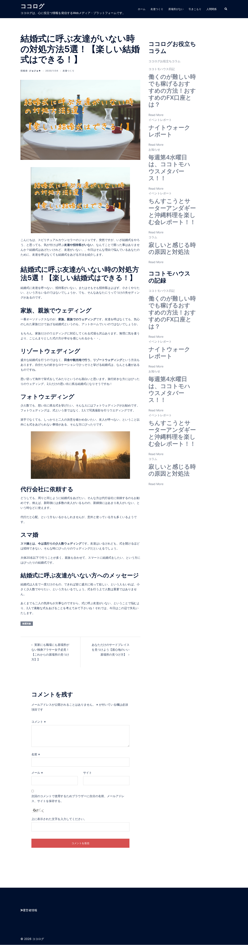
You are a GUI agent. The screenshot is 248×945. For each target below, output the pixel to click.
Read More (156, 115)
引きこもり (195, 9)
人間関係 (211, 9)
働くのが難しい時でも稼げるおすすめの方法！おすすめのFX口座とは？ (172, 90)
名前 (35, 754)
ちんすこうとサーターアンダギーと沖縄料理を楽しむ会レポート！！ (172, 211)
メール (37, 772)
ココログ (32, 6)
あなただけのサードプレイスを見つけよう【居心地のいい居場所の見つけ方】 (110, 649)
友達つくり (157, 9)
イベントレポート (160, 120)
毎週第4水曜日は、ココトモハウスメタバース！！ (169, 168)
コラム (153, 237)
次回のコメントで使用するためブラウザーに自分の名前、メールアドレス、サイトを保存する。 (77, 798)
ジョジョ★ (35, 70)
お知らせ (154, 149)
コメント (38, 721)
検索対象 (26, 623)
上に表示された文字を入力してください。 (59, 819)
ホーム (141, 9)
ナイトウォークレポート (169, 131)
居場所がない (176, 9)
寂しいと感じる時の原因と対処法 (172, 248)
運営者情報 (30, 910)
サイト (87, 772)
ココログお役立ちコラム (164, 61)
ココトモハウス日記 (162, 69)
